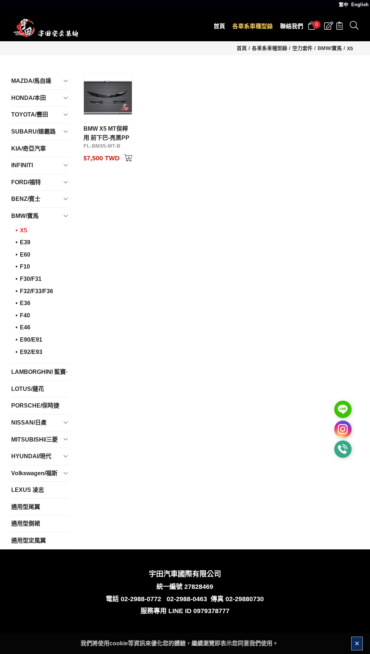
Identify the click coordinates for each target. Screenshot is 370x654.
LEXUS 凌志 (27, 490)
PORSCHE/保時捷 (35, 405)
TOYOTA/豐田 (29, 114)
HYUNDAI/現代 (31, 456)
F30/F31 (31, 279)
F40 (25, 315)
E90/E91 (31, 340)
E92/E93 (31, 352)
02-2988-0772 (141, 599)
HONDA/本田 (28, 98)
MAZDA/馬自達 (31, 81)
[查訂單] (339, 25)
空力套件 (302, 48)
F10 (25, 266)
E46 (25, 327)
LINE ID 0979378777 (198, 611)
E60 (25, 255)
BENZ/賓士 (25, 199)
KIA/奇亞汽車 (28, 148)
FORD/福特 (26, 182)
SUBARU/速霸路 (33, 131)
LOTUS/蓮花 (27, 389)
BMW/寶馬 (330, 48)
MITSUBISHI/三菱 (34, 439)
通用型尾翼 (25, 507)
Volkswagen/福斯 (34, 473)
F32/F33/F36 (36, 291)
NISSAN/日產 (29, 422)
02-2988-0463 (187, 599)
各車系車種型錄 (269, 48)
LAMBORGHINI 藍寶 (38, 372)
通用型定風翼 (28, 540)
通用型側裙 (25, 523)
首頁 (242, 48)
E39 (25, 242)
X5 (350, 48)
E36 (25, 303)
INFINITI (22, 165)
